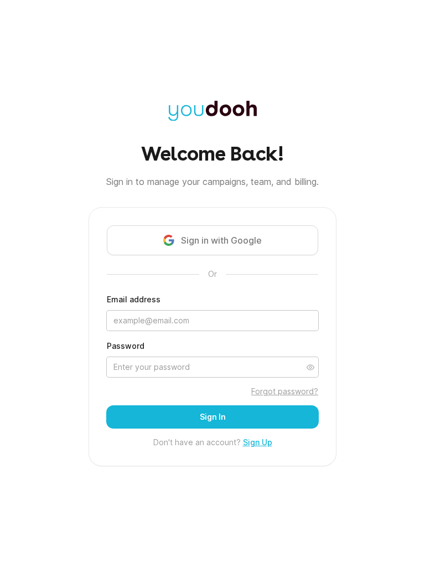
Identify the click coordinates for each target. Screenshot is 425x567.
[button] (310, 367)
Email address (133, 299)
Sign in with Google (221, 240)
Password (125, 345)
